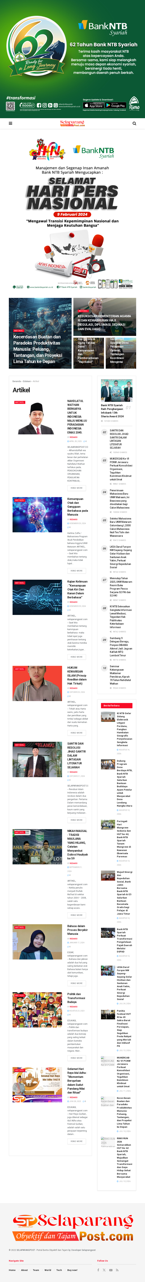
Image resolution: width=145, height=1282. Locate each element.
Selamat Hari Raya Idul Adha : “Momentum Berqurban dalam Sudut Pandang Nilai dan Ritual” (77, 1080)
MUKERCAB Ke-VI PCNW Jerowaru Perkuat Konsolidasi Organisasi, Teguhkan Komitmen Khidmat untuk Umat (121, 469)
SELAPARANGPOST (26, 1250)
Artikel (18, 331)
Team (36, 1270)
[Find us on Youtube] (110, 1270)
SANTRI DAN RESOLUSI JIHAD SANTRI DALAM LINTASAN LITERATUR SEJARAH (76, 755)
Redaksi (19, 368)
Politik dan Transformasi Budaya (76, 998)
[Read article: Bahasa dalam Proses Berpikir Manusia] (37, 941)
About (24, 1270)
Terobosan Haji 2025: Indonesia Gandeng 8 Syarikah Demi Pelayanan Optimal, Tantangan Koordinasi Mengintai (120, 347)
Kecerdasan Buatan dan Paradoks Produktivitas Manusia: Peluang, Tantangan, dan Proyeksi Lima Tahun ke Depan (37, 349)
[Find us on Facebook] (98, 1270)
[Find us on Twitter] (104, 1270)
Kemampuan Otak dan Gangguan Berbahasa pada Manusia (77, 506)
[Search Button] (134, 123)
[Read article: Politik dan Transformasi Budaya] (37, 1009)
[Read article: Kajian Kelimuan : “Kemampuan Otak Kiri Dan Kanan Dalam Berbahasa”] (37, 597)
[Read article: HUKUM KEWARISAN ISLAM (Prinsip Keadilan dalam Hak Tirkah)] (37, 683)
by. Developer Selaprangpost (82, 1250)
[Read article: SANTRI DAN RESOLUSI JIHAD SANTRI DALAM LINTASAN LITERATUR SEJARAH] (37, 759)
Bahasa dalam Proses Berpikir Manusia (77, 930)
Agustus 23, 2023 (77, 1011)
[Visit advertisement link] (72, 59)
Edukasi (27, 381)
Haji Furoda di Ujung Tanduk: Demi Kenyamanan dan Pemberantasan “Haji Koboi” (88, 350)
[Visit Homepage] (72, 123)
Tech (59, 1270)
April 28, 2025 (75, 441)
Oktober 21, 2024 (77, 776)
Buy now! (72, 1270)
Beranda (17, 381)
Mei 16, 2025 (117, 368)
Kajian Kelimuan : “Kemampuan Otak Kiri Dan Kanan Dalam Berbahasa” (77, 589)
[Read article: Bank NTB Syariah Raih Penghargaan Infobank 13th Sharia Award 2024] (116, 390)
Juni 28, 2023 (75, 1101)
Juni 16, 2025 (85, 336)
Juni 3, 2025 (84, 368)
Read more (78, 487)
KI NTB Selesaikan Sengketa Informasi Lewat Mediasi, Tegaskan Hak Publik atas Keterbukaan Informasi (121, 617)
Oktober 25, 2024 (77, 692)
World (48, 1270)
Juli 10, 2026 (32, 368)
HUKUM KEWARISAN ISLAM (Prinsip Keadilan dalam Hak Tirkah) (77, 675)
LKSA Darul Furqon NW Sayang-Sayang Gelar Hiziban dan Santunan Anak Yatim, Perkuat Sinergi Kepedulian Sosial (121, 557)
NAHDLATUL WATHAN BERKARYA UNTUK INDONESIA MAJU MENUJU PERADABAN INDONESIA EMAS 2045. (77, 416)
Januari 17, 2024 (77, 943)
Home (12, 1270)
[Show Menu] (10, 123)
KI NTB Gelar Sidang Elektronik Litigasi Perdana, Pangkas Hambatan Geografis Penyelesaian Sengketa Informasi (124, 729)
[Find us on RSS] (117, 1270)
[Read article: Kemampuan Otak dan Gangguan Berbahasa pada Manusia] (37, 514)
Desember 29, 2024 (77, 523)
